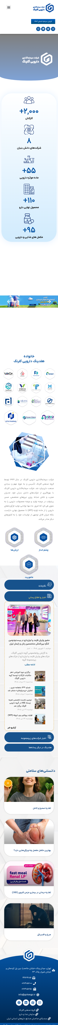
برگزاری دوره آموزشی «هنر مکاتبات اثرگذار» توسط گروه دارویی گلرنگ (20, 675)
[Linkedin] (43, 29)
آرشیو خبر (11, 727)
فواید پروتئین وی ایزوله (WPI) (20, 715)
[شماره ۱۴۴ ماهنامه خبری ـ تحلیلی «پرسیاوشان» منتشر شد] (40, 696)
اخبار (28, 648)
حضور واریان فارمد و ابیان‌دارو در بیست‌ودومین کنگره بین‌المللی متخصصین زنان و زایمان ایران (29, 642)
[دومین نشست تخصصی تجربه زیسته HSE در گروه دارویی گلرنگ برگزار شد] (40, 708)
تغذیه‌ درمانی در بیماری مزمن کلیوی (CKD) (31, 892)
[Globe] (19, 1002)
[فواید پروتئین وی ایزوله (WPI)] (40, 723)
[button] (8, 7)
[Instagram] (53, 29)
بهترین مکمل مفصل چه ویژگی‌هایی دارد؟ (32, 850)
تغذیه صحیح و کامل (42, 808)
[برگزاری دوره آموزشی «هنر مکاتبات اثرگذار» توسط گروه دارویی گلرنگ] (40, 680)
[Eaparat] (48, 29)
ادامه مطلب (30, 665)
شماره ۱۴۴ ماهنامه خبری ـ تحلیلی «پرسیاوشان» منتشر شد (20, 689)
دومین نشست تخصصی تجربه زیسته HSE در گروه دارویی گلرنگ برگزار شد (20, 703)
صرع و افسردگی (44, 934)
